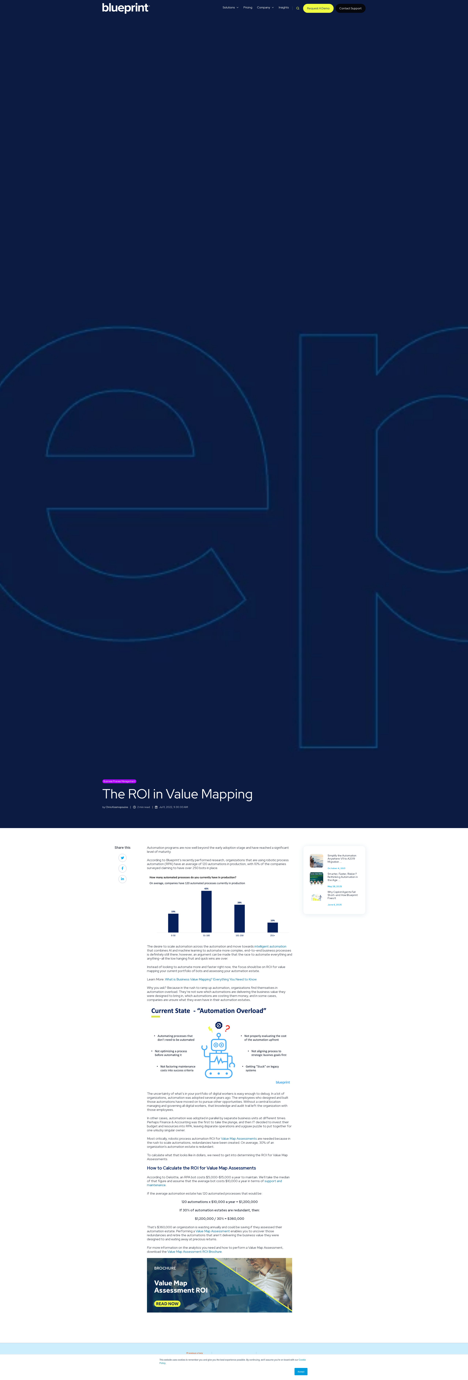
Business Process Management (119, 781)
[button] (298, 8)
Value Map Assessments (239, 1138)
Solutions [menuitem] (229, 7)
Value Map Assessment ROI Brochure (194, 1251)
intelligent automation (270, 946)
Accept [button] (301, 1371)
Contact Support (350, 8)
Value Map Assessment (213, 1231)
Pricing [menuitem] (248, 7)
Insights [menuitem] (284, 7)
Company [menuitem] (263, 7)
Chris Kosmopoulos (117, 807)
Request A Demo (318, 8)
